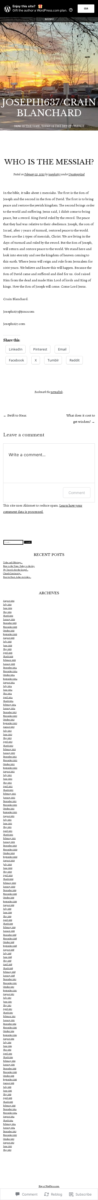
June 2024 (7, 689)
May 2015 (7, 1094)
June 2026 (7, 608)
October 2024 (9, 675)
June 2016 (7, 1046)
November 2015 (10, 1072)
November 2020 (10, 849)
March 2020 (8, 879)
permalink (56, 392)
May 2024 (7, 693)
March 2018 (8, 968)
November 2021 (10, 805)
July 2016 (7, 1042)
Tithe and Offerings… (12, 562)
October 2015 (8, 1075)
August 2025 (8, 638)
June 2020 (7, 868)
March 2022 (8, 790)
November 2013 (10, 1135)
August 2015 (8, 1083)
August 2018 (8, 949)
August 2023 (8, 727)
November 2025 (10, 627)
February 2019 (9, 927)
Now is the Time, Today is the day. (19, 566)
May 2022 (7, 782)
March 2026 (8, 615)
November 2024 (10, 671)
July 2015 (7, 1087)
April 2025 (7, 652)
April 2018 (7, 964)
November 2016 (10, 1027)
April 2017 (7, 1009)
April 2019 (7, 920)
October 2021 (8, 808)
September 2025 (10, 634)
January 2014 (9, 1127)
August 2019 (8, 905)
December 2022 (10, 756)
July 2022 (7, 775)
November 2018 (10, 938)
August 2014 (8, 1116)
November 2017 (10, 983)
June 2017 (7, 1001)
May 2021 (7, 827)
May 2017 (7, 1005)
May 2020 (7, 871)
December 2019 (9, 890)
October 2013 (8, 1139)
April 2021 (7, 831)
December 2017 (9, 979)
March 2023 (8, 745)
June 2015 (7, 1090)
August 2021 (8, 816)
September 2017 (10, 990)
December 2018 (9, 935)
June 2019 (7, 912)
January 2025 (9, 664)
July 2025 (7, 641)
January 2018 (9, 975)
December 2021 (9, 801)
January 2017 (9, 1020)
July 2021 (7, 819)
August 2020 (9, 860)
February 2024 (9, 704)
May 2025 (7, 649)
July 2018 (7, 953)
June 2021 (7, 823)
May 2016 (7, 1049)
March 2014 (8, 1120)
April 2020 (8, 875)
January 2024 (9, 708)
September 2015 (10, 1079)
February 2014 (9, 1124)
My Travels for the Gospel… (15, 569)
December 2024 (10, 667)
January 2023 (9, 753)
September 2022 (10, 768)
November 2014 (10, 1113)
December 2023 (9, 712)
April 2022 (8, 786)
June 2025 (7, 645)
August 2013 (8, 1142)
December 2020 (10, 845)
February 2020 (9, 883)
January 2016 (9, 1064)
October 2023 (8, 719)
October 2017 (8, 986)
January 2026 (9, 619)
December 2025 (9, 623)
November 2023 (10, 716)
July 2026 (7, 604)
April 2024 (8, 697)
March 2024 (8, 701)
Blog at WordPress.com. (49, 1186)
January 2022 (9, 797)
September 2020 (10, 857)
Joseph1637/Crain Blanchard (49, 107)
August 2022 (9, 771)
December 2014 (9, 1109)
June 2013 (7, 1146)
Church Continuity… (12, 573)
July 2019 (7, 908)
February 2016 (9, 1061)
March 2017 (8, 1012)
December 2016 (9, 1024)
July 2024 (7, 686)
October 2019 (8, 897)
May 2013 (7, 1150)
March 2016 (8, 1057)
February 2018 (9, 972)
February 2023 (9, 749)
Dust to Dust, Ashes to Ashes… (17, 577)
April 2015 (7, 1098)
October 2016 (8, 1031)
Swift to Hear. (15, 415)
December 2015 (9, 1068)
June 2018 (7, 957)
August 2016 (8, 1038)
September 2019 (10, 901)
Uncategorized (76, 174)
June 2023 (7, 734)
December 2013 (9, 1131)
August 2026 (8, 600)
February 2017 (9, 1016)
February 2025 (9, 660)
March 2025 (8, 656)
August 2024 (9, 682)
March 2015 (8, 1102)
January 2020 (9, 886)
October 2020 (9, 853)
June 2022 (7, 778)
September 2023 (10, 723)
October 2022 (9, 764)
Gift (86, 8)
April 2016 (7, 1053)
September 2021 (10, 812)
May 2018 (7, 960)
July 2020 (7, 864)
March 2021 (8, 834)
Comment (76, 492)
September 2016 (10, 1035)
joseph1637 (54, 174)
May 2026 (7, 612)
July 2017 (7, 997)
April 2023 (7, 741)
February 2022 (9, 793)
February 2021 (9, 838)
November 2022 (10, 760)
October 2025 (8, 630)
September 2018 (10, 945)
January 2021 (9, 842)
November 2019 (10, 894)
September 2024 (10, 679)
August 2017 (8, 994)
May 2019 (7, 916)
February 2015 (9, 1105)
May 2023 (7, 738)
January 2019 (9, 931)
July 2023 (7, 730)
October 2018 (8, 942)
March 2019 (8, 923)
